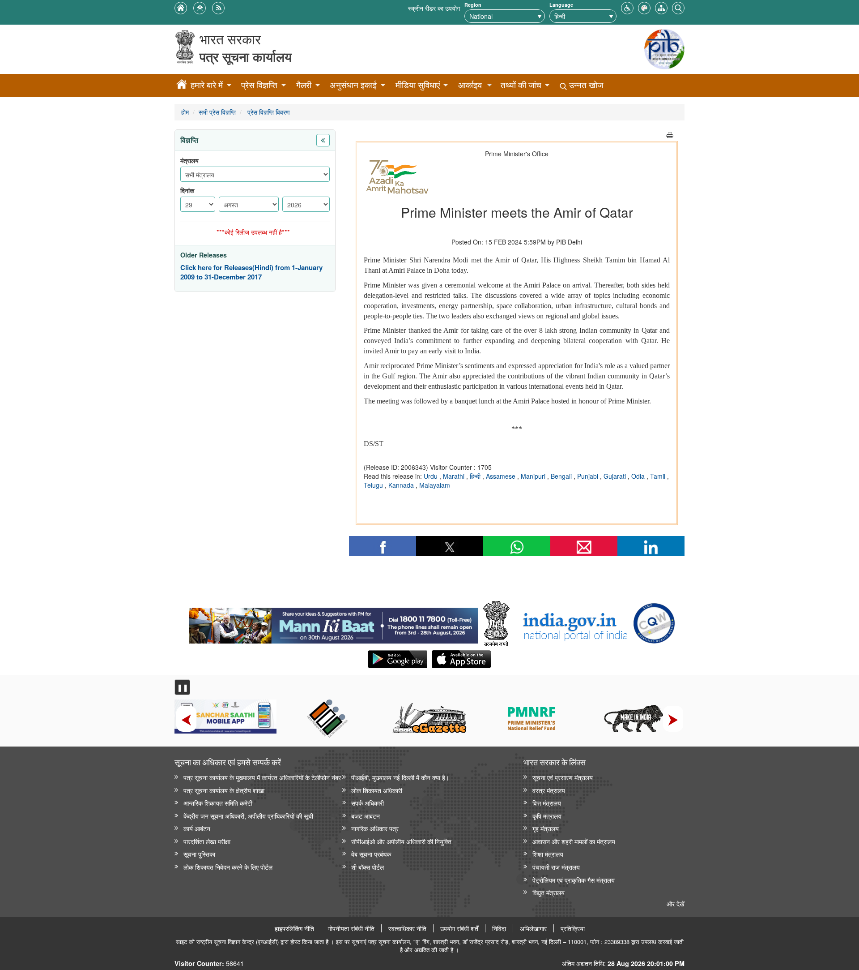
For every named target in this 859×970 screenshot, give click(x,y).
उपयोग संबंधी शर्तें (459, 928)
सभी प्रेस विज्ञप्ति (217, 111)
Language (561, 5)
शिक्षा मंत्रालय (547, 853)
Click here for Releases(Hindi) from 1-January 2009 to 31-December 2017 (251, 272)
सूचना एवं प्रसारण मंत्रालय (562, 777)
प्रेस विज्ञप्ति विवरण (268, 111)
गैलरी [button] (303, 84)
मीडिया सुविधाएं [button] (417, 84)
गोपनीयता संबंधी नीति (351, 928)
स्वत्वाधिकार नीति (407, 928)
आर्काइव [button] (470, 84)
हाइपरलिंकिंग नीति (294, 928)
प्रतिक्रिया (573, 928)
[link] (333, 623)
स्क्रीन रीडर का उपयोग (434, 8)
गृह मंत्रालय (545, 828)
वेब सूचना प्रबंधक (371, 853)
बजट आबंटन (365, 815)
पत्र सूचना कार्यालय (246, 56)
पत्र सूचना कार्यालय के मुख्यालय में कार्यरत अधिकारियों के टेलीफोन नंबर (262, 777)
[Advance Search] (678, 7)
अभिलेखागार (533, 928)
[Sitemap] (661, 7)
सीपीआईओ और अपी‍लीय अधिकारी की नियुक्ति (401, 841)
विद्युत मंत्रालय (548, 892)
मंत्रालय (189, 160)
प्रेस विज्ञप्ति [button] (259, 84)
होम (185, 111)
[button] (627, 7)
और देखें (676, 903)
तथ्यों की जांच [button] (521, 84)
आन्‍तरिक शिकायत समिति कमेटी (217, 802)
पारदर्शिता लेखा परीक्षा (206, 841)
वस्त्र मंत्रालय (548, 790)
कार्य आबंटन (196, 828)
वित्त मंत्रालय (546, 802)
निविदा (499, 928)
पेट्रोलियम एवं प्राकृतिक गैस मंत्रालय (573, 879)
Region (472, 5)
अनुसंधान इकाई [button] (353, 84)
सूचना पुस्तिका (199, 853)
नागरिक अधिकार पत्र (375, 828)
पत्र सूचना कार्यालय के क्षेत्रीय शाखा (223, 790)
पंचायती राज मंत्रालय (556, 866)
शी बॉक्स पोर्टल (367, 866)
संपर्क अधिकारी (367, 802)
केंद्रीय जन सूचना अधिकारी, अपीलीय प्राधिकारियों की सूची (248, 815)
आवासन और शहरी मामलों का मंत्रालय (573, 841)
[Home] (181, 85)
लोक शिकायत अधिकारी (376, 790)
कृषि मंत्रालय (546, 815)
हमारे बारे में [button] (207, 84)
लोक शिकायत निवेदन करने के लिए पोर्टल (227, 866)
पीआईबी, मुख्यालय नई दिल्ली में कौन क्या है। (400, 777)
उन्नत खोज (585, 84)
